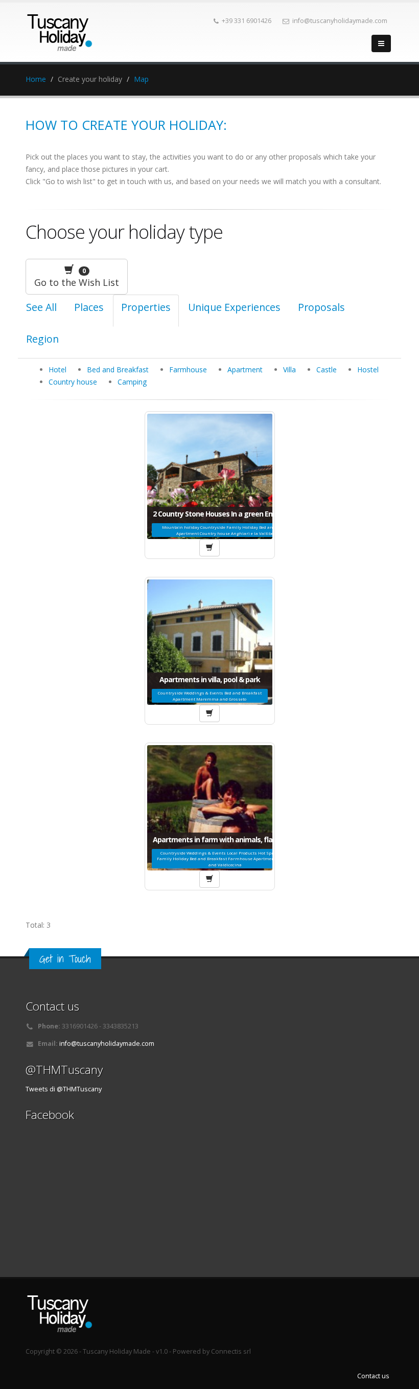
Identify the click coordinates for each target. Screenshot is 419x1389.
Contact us (373, 1376)
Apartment (245, 369)
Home (36, 79)
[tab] (89, 311)
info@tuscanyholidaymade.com (106, 1043)
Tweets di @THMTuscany (64, 1089)
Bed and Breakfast (118, 369)
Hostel (368, 369)
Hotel (57, 369)
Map (141, 79)
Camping (132, 382)
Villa (289, 369)
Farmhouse (188, 369)
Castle (326, 369)
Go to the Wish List (76, 277)
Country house (73, 382)
